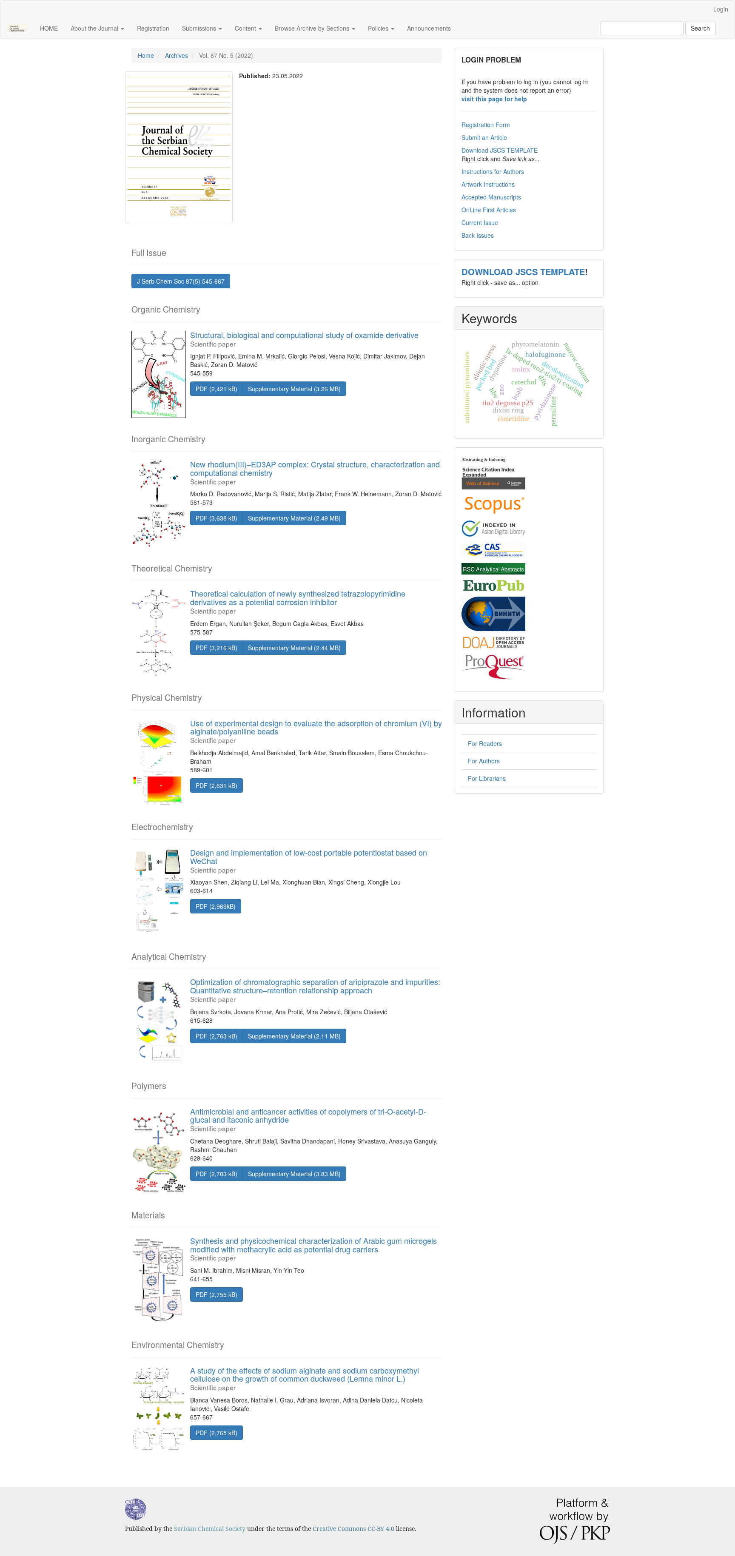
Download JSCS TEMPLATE (500, 150)
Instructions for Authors (493, 171)
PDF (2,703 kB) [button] (216, 1173)
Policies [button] (379, 28)
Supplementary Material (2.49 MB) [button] (294, 518)
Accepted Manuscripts (491, 197)
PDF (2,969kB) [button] (216, 906)
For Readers (485, 743)
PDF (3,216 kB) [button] (216, 647)
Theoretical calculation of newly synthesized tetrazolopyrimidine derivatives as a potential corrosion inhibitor (297, 601)
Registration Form (486, 124)
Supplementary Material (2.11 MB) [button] (294, 1036)
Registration (153, 28)
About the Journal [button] (95, 28)
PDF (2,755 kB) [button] (216, 1294)
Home (146, 55)
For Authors (484, 761)
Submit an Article (484, 137)
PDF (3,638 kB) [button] (216, 518)
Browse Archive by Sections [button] (313, 28)
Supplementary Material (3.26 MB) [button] (294, 388)
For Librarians (487, 778)
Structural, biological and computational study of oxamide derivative (304, 338)
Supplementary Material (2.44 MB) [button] (294, 647)
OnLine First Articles (489, 209)
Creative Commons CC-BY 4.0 (353, 1529)
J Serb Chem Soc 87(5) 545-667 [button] (181, 281)
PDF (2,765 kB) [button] (216, 1432)
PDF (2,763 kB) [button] (216, 1036)
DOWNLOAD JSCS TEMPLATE (523, 271)
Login (720, 9)
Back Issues (478, 235)
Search (700, 28)
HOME (49, 28)
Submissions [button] (200, 28)
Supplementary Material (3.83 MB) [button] (294, 1173)
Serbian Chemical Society (209, 1529)
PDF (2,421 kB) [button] (216, 388)
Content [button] (246, 28)
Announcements (429, 28)
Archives (176, 55)
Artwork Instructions (488, 184)
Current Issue (480, 222)
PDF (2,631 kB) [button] (216, 785)
